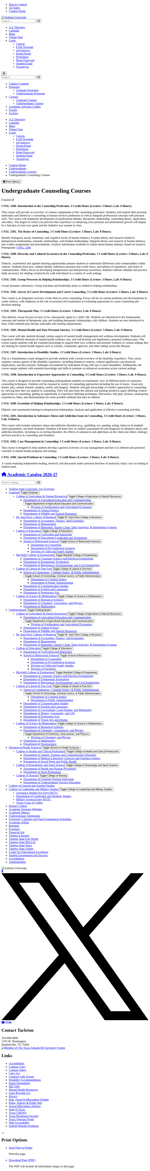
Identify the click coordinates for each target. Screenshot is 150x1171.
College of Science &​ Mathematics (36, 596)
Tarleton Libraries (19, 835)
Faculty (13, 110)
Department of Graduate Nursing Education (48, 779)
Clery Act (14, 1073)
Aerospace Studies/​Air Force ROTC (37, 792)
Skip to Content (18, 4)
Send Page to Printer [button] (20, 1147)
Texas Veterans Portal (21, 1119)
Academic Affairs (19, 822)
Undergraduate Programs (30, 93)
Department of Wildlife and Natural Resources (50, 513)
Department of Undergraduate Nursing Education (51, 782)
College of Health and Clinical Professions (40, 751)
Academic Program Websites (25, 809)
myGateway (23, 50)
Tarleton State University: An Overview (32, 489)
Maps (12, 33)
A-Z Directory (17, 27)
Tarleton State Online (21, 848)
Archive (13, 113)
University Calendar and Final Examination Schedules (40, 819)
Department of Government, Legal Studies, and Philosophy (57, 710)
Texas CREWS (18, 1112)
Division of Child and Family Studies (52, 551)
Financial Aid (16, 832)
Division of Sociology (43, 668)
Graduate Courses (26, 100)
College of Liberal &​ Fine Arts (33, 568)
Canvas (20, 43)
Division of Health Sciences (25, 747)
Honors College (18, 806)
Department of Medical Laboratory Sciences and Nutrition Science (61, 758)
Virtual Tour (16, 37)
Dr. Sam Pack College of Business (36, 517)
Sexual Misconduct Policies (25, 1106)
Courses (13, 96)
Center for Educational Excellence (28, 852)
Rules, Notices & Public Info (25, 1102)
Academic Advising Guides (25, 106)
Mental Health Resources (23, 1089)
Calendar (14, 30)
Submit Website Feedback (24, 1125)
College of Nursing (27, 775)
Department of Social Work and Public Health (49, 761)
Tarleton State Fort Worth (23, 838)
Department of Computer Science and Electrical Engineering (58, 558)
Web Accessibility (19, 1122)
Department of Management (39, 524)
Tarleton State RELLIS (22, 842)
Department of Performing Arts (41, 592)
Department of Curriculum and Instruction (47, 534)
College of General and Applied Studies (32, 785)
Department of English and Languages (45, 589)
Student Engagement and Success (28, 855)
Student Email (24, 63)
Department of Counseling (46, 544)
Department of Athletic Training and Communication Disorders (59, 755)
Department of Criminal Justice (49, 579)
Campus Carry (17, 1066)
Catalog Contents (19, 83)
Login (12, 40)
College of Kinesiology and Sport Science (40, 765)
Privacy (13, 1096)
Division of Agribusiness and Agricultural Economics (61, 507)
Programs (14, 86)
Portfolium (22, 57)
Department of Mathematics (39, 606)
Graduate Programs (27, 90)
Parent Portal (23, 53)
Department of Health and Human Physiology (49, 768)
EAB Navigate (24, 47)
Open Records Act (19, 1093)
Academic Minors (19, 812)
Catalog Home (17, 11)
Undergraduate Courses (29, 103)
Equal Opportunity (19, 1083)
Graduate (14, 492)
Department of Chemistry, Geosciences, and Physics (53, 730)
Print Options (12, 181)
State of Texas (17, 1109)
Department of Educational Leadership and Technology (55, 537)
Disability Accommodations (25, 1079)
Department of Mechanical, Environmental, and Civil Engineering (61, 565)
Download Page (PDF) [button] (22, 1160)
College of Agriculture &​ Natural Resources (41, 496)
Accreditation (16, 858)
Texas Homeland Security (24, 1116)
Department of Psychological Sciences (53, 548)
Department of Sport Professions (42, 772)
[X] (75, 1019)
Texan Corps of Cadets (29, 802)
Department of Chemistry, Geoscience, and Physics (52, 603)
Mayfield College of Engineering (35, 555)
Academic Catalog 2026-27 (31, 474)
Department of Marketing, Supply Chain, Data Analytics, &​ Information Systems (70, 527)
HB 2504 (14, 1086)
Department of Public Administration (52, 582)
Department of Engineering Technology (46, 561)
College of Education (28, 530)
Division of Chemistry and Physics (51, 737)
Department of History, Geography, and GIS (49, 713)
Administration (17, 861)
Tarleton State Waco (20, 845)
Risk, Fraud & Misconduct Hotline (29, 1099)
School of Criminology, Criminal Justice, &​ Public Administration (61, 572)
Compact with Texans (21, 1076)
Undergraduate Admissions (24, 815)
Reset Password (25, 60)
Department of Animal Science (41, 510)
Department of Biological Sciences (43, 599)
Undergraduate (17, 168)
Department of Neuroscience (40, 744)
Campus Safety (17, 1070)
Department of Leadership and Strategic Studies (43, 796)
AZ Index (14, 7)
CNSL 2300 (23, 247)
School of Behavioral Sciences (41, 541)
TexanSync (22, 66)
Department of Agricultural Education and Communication (57, 499)
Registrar (14, 825)
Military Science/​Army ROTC (33, 799)
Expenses (14, 829)
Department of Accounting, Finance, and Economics (53, 520)
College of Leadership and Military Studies (33, 789)
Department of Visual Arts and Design (45, 719)
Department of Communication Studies (45, 586)
